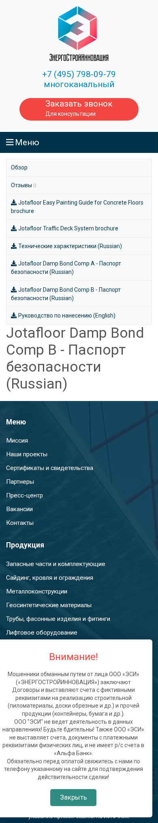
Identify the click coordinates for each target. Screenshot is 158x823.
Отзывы (23, 185)
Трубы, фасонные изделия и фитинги (58, 618)
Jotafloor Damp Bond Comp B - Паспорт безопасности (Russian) (66, 293)
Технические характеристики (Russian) (70, 246)
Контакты (20, 522)
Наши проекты (26, 454)
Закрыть (73, 797)
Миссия (17, 440)
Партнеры (20, 481)
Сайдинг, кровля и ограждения (49, 577)
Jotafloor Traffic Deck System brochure (68, 228)
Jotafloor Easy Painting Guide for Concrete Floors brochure (77, 206)
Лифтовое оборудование (41, 632)
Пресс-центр (24, 495)
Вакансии (19, 509)
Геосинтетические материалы (49, 605)
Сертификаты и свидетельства (49, 468)
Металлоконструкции (36, 591)
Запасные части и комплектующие (55, 564)
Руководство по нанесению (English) (66, 315)
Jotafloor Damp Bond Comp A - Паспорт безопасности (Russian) (66, 267)
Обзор (19, 167)
